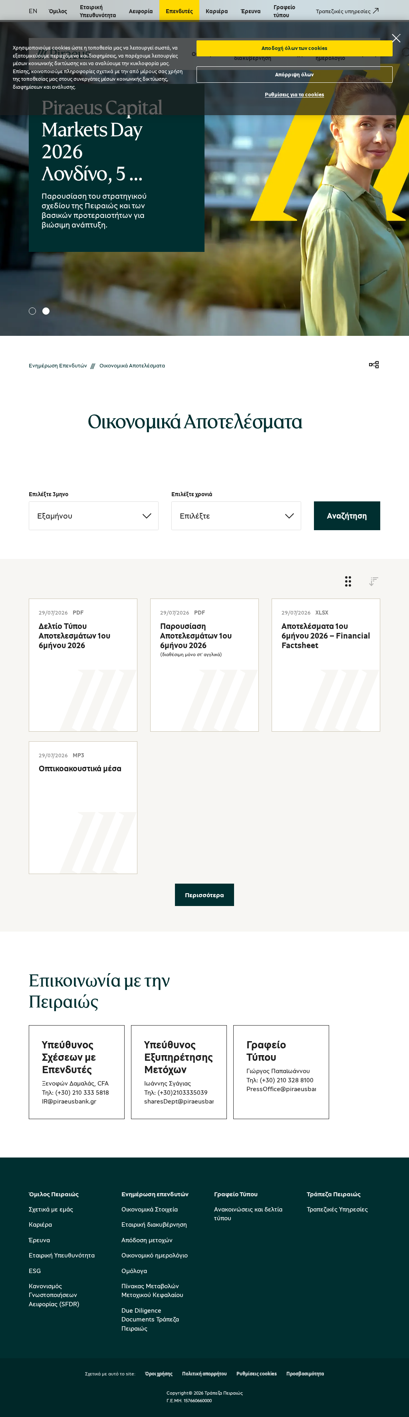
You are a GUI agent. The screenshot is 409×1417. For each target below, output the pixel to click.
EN (33, 10)
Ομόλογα (134, 1270)
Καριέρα (40, 1224)
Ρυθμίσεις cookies (256, 1374)
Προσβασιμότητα (305, 1374)
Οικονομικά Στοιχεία (149, 1209)
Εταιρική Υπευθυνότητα (62, 1255)
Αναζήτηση (347, 515)
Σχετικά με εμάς (51, 1209)
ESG (35, 1270)
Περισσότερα (204, 894)
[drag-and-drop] (348, 582)
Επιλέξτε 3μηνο (48, 494)
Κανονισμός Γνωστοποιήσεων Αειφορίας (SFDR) (54, 1294)
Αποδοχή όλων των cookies (294, 48)
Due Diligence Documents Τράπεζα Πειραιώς (150, 1319)
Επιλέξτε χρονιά (191, 494)
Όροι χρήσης (159, 1374)
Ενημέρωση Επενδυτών (58, 365)
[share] (373, 365)
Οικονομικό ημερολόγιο (154, 1255)
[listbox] (94, 515)
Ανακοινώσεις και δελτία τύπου (248, 1213)
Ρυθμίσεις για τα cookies (294, 94)
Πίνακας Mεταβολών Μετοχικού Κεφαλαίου (152, 1290)
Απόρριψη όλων (294, 74)
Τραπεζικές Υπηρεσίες (337, 1209)
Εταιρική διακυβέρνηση (154, 1224)
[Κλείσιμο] (396, 38)
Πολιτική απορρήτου (204, 1374)
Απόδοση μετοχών (147, 1239)
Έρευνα (39, 1239)
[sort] (373, 582)
